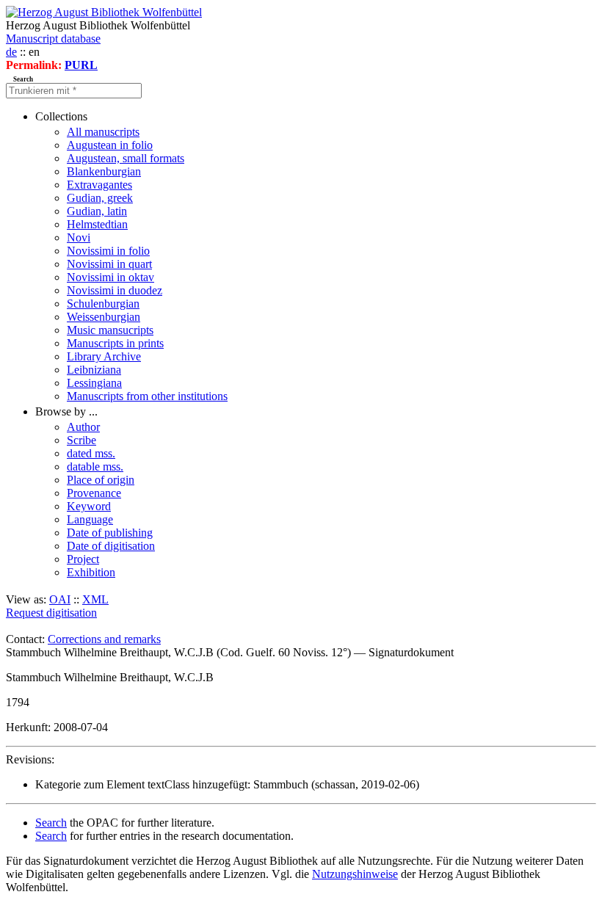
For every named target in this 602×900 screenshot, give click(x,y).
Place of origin (100, 479)
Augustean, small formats (125, 158)
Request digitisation (51, 612)
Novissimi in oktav (110, 277)
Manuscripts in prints (115, 343)
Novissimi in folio (108, 250)
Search (51, 822)
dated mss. (91, 453)
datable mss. (95, 466)
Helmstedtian (97, 224)
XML (95, 599)
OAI (59, 599)
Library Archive (104, 356)
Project (83, 559)
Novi (78, 237)
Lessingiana (94, 383)
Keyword (89, 506)
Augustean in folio (110, 145)
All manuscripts (103, 132)
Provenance (94, 493)
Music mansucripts (110, 330)
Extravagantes (99, 184)
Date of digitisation (111, 546)
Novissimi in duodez (114, 290)
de (11, 52)
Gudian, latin (97, 211)
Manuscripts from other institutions (147, 396)
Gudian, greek (100, 198)
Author (83, 427)
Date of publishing (110, 532)
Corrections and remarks (104, 639)
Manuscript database (53, 38)
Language (90, 519)
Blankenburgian (104, 171)
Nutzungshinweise (355, 874)
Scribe (81, 440)
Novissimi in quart (109, 264)
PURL (81, 65)
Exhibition (91, 572)
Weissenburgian (103, 317)
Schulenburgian (103, 303)
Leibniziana (94, 369)
